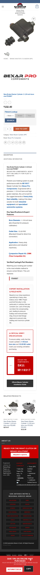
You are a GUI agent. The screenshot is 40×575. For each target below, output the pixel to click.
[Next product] (5, 102)
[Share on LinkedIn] (24, 142)
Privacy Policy (7, 545)
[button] (3, 6)
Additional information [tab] (13, 159)
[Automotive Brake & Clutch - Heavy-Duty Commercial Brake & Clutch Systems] (20, 5)
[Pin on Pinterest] (20, 142)
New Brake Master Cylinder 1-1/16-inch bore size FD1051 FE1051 (27, 424)
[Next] (33, 33)
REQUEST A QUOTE (20, 454)
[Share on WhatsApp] (5, 142)
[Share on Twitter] (13, 142)
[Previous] (7, 33)
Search (10, 120)
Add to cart (21, 129)
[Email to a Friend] (16, 142)
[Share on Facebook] (9, 142)
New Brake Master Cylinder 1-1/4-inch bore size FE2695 (10, 423)
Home (6, 59)
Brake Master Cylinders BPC (21, 59)
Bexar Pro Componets (14, 138)
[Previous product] (9, 102)
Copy (28, 569)
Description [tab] (8, 155)
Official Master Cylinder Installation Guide (20, 383)
